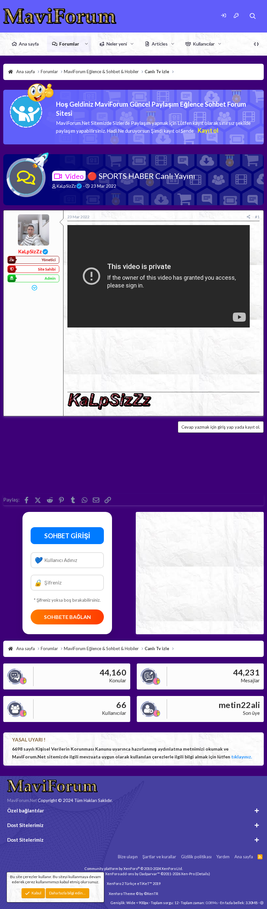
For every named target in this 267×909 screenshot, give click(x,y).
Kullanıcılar (204, 44)
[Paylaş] (249, 217)
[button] (86, 44)
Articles (160, 44)
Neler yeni (116, 44)
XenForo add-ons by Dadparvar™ (132, 874)
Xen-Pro (188, 874)
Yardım (223, 856)
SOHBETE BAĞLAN (67, 617)
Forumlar (69, 44)
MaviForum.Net (22, 800)
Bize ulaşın (128, 856)
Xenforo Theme (133, 893)
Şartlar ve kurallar (159, 856)
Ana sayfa (29, 44)
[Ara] (252, 16)
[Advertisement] (163, 358)
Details (203, 874)
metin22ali (239, 705)
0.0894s (211, 903)
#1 (257, 216)
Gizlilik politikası (196, 856)
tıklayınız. (241, 756)
